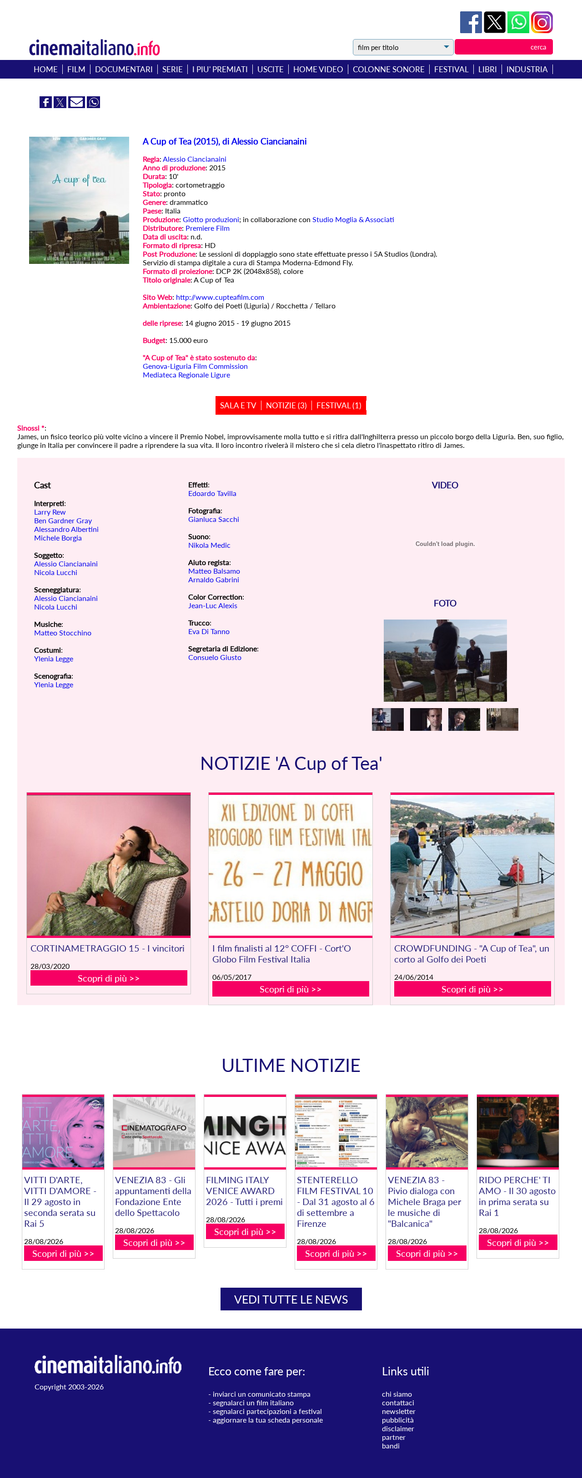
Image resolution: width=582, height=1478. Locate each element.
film (76, 69)
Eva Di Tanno (209, 631)
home (46, 69)
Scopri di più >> (109, 977)
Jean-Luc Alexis (212, 605)
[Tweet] (495, 30)
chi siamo (397, 1393)
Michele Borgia (58, 537)
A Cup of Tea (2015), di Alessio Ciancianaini (225, 141)
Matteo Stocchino (62, 632)
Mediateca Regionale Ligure (186, 374)
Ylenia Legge (53, 658)
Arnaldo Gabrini (213, 579)
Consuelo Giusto (214, 657)
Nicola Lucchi (55, 572)
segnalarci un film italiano (253, 1402)
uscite (270, 69)
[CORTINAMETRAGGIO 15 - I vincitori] (109, 865)
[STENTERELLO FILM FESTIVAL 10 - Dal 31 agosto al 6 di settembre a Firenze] (336, 1132)
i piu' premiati (220, 69)
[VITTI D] (63, 1132)
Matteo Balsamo (214, 570)
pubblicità (398, 1419)
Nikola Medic (209, 545)
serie (172, 69)
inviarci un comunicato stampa (262, 1393)
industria (527, 69)
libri (487, 69)
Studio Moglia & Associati (353, 219)
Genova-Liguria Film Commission (195, 366)
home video (318, 69)
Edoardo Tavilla (212, 493)
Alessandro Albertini (66, 529)
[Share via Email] (77, 105)
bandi (391, 1445)
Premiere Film (208, 227)
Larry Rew (50, 511)
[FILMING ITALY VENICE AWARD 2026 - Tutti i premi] (245, 1132)
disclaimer (398, 1428)
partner (394, 1437)
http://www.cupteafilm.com (220, 297)
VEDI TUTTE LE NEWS (291, 1299)
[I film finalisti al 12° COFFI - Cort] (290, 865)
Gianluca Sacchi (213, 519)
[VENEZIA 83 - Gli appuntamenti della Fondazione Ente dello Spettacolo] (154, 1132)
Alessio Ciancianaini (194, 158)
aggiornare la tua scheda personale (268, 1419)
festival (451, 69)
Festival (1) (338, 405)
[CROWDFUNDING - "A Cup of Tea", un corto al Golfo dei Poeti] (472, 865)
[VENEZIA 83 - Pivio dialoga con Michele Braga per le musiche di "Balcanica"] (427, 1132)
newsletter (399, 1411)
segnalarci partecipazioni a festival (267, 1411)
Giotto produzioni (211, 219)
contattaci (398, 1402)
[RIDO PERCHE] (518, 1132)
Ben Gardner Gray (63, 520)
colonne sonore (389, 69)
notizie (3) (286, 405)
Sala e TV (238, 405)
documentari (124, 69)
